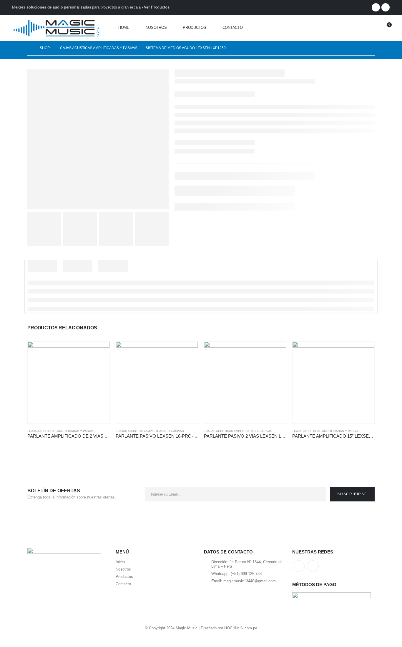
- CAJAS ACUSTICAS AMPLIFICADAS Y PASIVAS (61, 431)
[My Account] (369, 28)
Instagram (313, 566)
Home (123, 27)
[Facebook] (376, 7)
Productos (194, 27)
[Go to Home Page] (29, 48)
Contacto (232, 27)
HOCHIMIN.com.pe (240, 628)
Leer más (99, 351)
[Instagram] (385, 7)
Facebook (299, 566)
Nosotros (156, 27)
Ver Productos (156, 7)
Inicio (120, 562)
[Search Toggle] (355, 27)
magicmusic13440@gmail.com (249, 581)
